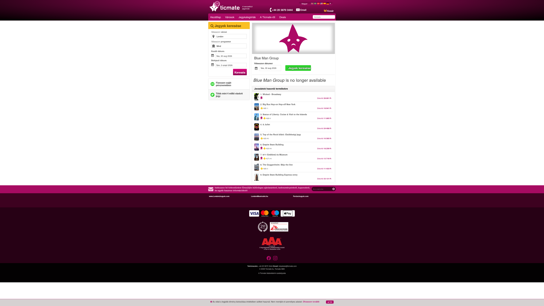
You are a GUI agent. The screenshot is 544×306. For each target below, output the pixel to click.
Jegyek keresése (299, 68)
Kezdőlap (215, 17)
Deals (282, 17)
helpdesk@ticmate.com (288, 266)
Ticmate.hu (269, 269)
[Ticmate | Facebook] (269, 258)
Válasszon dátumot (263, 63)
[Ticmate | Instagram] (275, 258)
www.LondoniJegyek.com (219, 196)
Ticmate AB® (280, 269)
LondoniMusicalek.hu (259, 196)
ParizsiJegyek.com (301, 196)
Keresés (239, 72)
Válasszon (219, 31)
